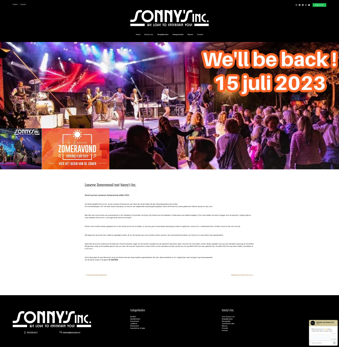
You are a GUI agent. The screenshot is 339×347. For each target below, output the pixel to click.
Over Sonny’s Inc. (228, 316)
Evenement (134, 321)
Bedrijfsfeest (135, 319)
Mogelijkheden (163, 34)
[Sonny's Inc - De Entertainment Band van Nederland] (169, 26)
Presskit (225, 328)
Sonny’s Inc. (149, 34)
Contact (200, 34)
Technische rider (228, 323)
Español (23, 4)
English (15, 4)
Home (138, 34)
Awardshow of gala (137, 328)
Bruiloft (133, 316)
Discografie (226, 321)
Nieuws (190, 34)
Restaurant (134, 326)
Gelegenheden (178, 34)
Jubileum (133, 323)
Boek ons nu (319, 5)
